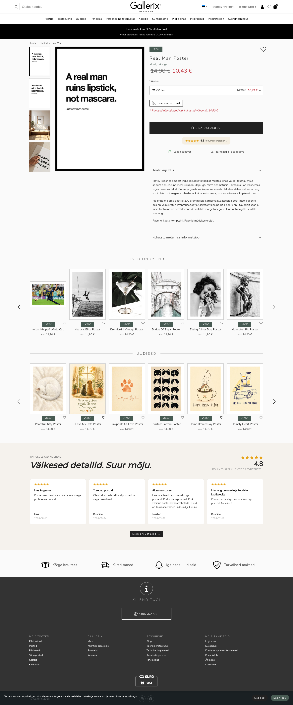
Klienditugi (211, 645)
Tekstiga (162, 64)
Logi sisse (210, 641)
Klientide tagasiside (98, 645)
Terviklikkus (152, 659)
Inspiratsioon (216, 19)
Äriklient (209, 659)
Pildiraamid (197, 19)
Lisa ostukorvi (209, 128)
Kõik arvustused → (146, 533)
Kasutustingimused (156, 655)
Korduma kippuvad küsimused (221, 650)
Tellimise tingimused (157, 650)
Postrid (48, 19)
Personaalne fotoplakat (120, 19)
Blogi (149, 641)
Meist (90, 641)
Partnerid (92, 650)
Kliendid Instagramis (157, 645)
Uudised (81, 19)
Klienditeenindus (238, 19)
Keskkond (93, 655)
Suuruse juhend (168, 103)
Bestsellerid (64, 19)
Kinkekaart (149, 613)
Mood (152, 64)
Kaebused (210, 664)
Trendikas (96, 19)
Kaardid (143, 19)
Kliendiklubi (211, 655)
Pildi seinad (179, 19)
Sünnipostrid (160, 19)
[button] (16, 6)
